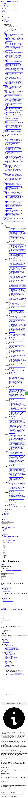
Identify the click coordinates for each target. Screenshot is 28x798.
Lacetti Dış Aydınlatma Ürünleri (13, 193)
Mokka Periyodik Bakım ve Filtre (14, 125)
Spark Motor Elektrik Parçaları (13, 147)
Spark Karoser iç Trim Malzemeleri (14, 151)
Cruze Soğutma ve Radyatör (15, 431)
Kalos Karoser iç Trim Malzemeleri (17, 458)
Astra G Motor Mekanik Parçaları (14, 86)
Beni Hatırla (5, 527)
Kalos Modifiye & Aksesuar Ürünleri (17, 462)
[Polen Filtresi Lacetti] (3, 617)
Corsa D (5, 51)
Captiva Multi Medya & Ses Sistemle (17, 411)
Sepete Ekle (3, 574)
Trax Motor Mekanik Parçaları (13, 138)
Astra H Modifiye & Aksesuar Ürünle (17, 291)
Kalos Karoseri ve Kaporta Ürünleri (14, 187)
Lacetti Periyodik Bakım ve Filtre (16, 478)
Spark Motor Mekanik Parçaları (13, 149)
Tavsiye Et (9, 583)
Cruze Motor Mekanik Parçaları (13, 170)
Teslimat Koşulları (10, 653)
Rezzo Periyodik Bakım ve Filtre (16, 490)
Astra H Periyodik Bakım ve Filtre (17, 290)
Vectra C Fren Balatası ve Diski (13, 114)
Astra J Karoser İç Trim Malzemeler (17, 251)
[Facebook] (6, 639)
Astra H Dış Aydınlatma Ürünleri (16, 294)
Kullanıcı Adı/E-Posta (5, 521)
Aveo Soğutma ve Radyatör (15, 447)
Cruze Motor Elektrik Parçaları (16, 426)
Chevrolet (5, 135)
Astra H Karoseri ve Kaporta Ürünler (14, 69)
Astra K (5, 96)
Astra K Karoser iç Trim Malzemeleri (14, 99)
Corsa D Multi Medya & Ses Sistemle (17, 268)
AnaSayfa (5, 3)
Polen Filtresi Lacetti (5, 620)
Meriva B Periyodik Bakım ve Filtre (14, 122)
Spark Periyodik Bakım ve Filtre (16, 395)
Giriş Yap (3, 528)
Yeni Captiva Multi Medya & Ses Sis (14, 218)
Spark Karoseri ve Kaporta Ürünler (17, 398)
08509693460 (18, 673)
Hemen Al (3, 575)
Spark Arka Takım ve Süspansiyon (14, 148)
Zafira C (5, 109)
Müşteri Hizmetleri (7, 20)
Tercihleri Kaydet (13, 796)
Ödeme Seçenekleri (7, 588)
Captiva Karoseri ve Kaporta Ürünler (14, 161)
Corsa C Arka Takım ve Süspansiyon (14, 61)
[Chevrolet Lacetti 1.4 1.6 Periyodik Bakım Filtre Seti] (3, 607)
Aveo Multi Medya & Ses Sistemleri (17, 444)
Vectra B (5, 133)
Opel (4, 32)
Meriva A (5, 130)
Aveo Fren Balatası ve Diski (15, 443)
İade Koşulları (6, 591)
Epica (4, 209)
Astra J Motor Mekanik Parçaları (13, 47)
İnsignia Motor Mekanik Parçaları (14, 37)
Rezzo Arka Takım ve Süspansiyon (14, 201)
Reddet (10, 745)
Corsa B (5, 79)
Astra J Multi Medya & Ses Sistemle (17, 253)
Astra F (5, 76)
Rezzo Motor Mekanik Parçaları (13, 202)
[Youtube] (5, 640)
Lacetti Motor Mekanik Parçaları (13, 195)
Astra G (5, 85)
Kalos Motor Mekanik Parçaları (13, 184)
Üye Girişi (5, 519)
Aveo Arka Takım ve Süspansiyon (14, 175)
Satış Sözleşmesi (10, 656)
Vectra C (5, 113)
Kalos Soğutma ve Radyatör (15, 461)
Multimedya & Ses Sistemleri (13, 649)
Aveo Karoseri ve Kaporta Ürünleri (14, 178)
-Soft (7, 703)
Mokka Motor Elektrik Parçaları (13, 129)
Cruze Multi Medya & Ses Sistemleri (17, 429)
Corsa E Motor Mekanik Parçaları (14, 92)
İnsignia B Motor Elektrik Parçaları (14, 107)
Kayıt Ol (8, 528)
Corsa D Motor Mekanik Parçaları (14, 55)
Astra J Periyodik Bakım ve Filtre (16, 257)
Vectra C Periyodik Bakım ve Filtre (14, 116)
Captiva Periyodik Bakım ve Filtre (17, 412)
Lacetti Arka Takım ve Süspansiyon (14, 192)
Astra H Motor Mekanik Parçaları (14, 73)
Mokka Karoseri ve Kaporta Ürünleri (14, 126)
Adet (2, 571)
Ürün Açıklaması (7, 587)
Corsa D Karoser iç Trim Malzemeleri (14, 57)
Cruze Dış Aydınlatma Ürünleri (13, 167)
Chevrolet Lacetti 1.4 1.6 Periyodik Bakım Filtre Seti (12, 609)
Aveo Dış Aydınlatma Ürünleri (16, 448)
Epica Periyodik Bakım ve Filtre (13, 215)
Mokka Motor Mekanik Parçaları (13, 127)
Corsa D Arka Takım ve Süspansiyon (14, 52)
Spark (4, 145)
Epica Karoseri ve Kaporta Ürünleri (14, 213)
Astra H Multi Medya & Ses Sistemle (14, 72)
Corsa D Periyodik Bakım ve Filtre (17, 271)
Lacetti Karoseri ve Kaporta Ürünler (14, 196)
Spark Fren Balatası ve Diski (12, 152)
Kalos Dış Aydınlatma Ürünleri (16, 464)
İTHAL (2, 618)
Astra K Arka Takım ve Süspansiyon (17, 330)
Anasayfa (5, 532)
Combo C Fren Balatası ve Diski (13, 118)
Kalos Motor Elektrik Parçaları (13, 188)
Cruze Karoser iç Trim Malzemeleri (17, 427)
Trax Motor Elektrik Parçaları (13, 142)
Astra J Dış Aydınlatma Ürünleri (13, 43)
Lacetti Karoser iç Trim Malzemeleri (17, 474)
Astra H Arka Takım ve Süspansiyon (14, 68)
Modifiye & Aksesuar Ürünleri (13, 648)
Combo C (5, 117)
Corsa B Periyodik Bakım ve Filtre (14, 82)
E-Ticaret (10, 703)
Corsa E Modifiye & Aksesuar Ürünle (14, 91)
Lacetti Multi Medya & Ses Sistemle (17, 475)
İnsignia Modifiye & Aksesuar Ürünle (14, 38)
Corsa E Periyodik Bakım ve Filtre (14, 95)
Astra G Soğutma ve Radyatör (13, 87)
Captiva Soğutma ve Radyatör (16, 413)
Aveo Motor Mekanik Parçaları (13, 177)
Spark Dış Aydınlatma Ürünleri (16, 396)
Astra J (5, 42)
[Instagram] (6, 642)
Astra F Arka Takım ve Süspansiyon (14, 77)
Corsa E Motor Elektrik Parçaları (13, 94)
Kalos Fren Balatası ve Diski (12, 183)
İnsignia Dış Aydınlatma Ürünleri (16, 240)
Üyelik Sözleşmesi (10, 654)
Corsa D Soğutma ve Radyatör (16, 269)
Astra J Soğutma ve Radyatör (15, 255)
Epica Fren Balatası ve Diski (12, 214)
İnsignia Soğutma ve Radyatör (16, 237)
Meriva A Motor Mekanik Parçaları (14, 131)
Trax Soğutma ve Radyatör (15, 385)
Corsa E (5, 90)
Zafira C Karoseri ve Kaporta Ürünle (14, 110)
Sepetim (8, 666)
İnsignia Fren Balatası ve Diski (16, 236)
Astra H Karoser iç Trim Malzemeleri (14, 70)
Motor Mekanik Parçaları (12, 120)
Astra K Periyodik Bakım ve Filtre (14, 101)
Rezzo (4, 200)
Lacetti (5, 191)
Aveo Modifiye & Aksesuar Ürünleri (14, 174)
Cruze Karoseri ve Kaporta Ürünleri (17, 425)
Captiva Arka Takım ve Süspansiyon (14, 157)
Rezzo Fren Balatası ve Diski (13, 206)
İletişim (5, 19)
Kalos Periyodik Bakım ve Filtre (16, 460)
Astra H (5, 66)
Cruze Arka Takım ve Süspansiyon (14, 169)
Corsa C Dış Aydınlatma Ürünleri (13, 65)
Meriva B (5, 121)
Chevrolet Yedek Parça (11, 647)
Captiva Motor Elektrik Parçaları (13, 156)
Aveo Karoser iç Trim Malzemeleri (17, 442)
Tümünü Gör (12, 241)
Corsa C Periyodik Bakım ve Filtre (14, 64)
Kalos (4, 182)
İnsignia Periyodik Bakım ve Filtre (17, 238)
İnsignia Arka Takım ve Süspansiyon (14, 35)
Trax (4, 136)
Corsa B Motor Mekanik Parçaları (14, 81)
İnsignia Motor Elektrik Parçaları (16, 235)
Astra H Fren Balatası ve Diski (16, 293)
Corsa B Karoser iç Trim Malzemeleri (14, 83)
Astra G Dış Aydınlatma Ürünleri (13, 88)
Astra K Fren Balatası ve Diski (13, 100)
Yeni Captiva (6, 217)
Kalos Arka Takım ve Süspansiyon (14, 186)
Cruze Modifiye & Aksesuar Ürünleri (14, 165)
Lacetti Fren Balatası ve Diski (16, 477)
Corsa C (5, 60)
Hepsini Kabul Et (13, 750)
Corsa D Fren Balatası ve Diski (16, 267)
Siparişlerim (6, 5)
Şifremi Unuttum (12, 527)
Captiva (5, 155)
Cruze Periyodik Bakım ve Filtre (16, 430)
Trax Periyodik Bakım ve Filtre (16, 383)
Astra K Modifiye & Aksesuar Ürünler (15, 98)
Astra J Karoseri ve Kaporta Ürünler (14, 48)
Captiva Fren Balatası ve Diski (16, 409)
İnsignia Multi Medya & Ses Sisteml (14, 34)
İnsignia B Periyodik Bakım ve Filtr (14, 108)
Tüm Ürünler (9, 41)
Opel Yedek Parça (10, 645)
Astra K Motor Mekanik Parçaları (14, 103)
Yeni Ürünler (6, 21)
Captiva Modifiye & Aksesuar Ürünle (14, 160)
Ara (15, 10)
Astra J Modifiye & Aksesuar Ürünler (14, 44)
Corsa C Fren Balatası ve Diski (13, 63)
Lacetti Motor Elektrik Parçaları (13, 197)
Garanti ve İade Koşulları (12, 657)
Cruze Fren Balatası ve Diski (12, 166)
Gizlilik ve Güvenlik (11, 658)
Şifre (2, 524)
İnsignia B (5, 105)
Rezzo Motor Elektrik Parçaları (13, 204)
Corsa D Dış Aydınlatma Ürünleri (16, 272)
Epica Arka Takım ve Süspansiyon (14, 210)
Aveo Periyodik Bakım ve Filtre (16, 446)
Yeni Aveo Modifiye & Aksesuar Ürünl (15, 221)
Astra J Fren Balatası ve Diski (16, 254)
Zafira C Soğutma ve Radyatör (13, 112)
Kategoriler (6, 6)
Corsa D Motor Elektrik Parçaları (13, 56)
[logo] (3, 8)
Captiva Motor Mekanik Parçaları (13, 158)
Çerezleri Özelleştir (5, 750)
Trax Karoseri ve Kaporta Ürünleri (14, 140)
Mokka (5, 123)
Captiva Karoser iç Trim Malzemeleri (17, 408)
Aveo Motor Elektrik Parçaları (13, 179)
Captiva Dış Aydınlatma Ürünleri (16, 414)
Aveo (4, 173)
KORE (2, 564)
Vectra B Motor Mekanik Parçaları (14, 134)
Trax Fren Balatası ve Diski (12, 143)
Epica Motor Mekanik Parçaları (13, 211)
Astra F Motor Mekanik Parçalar (13, 78)
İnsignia (5, 33)
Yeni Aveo (5, 219)
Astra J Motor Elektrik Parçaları (16, 250)
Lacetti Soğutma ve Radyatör (15, 479)
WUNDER (3, 608)
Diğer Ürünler (9, 651)
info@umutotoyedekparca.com (17, 674)
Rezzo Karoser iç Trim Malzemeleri (14, 205)
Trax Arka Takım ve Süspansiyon (13, 139)
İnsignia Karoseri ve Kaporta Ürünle (14, 39)
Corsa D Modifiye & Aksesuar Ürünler (15, 54)
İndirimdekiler (6, 17)
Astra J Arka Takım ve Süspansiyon (14, 46)
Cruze (4, 164)
